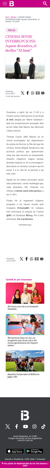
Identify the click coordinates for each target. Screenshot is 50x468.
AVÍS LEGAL (30, 459)
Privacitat (41, 459)
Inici (7, 17)
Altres (13, 17)
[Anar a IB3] (11, 3)
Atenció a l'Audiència (14, 459)
